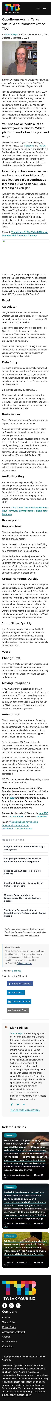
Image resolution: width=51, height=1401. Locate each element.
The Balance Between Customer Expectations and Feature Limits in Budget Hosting (25, 913)
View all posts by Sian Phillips (25, 1110)
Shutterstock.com (23, 828)
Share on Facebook (21, 984)
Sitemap (6, 1337)
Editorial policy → (24, 963)
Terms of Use (8, 1322)
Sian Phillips (11, 34)
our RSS (43, 813)
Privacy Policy (9, 1327)
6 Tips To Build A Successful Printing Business (22, 872)
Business (16, 971)
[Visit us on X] (11, 1305)
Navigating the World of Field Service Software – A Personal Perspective (22, 860)
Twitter (42, 146)
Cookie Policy (24, 1395)
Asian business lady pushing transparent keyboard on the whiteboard (20, 825)
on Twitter (42, 816)
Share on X (17, 992)
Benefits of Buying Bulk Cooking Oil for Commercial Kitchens (23, 884)
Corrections (7, 1346)
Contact (6, 1317)
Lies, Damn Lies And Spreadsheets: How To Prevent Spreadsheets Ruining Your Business (25, 510)
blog (12, 798)
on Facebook (16, 816)
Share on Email (19, 1010)
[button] (39, 8)
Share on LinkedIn (21, 1001)
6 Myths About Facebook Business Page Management (24, 848)
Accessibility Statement (13, 1332)
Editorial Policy (9, 1341)
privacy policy (9, 1395)
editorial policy (18, 935)
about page (34, 935)
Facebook (29, 146)
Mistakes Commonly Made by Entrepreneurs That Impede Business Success (22, 898)
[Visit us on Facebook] (4, 1305)
